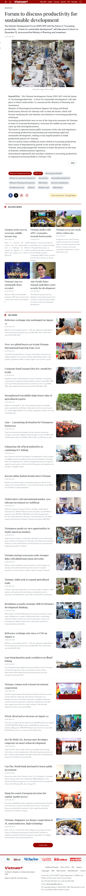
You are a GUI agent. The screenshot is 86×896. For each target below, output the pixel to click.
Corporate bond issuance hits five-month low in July (28, 370)
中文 (68, 2)
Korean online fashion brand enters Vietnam (28, 475)
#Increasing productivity (54, 173)
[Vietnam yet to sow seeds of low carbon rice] (68, 218)
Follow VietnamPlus (57, 195)
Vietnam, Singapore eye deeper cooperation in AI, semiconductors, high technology (29, 821)
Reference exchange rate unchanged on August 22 (29, 321)
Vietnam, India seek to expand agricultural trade (27, 581)
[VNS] (23, 859)
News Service (61, 871)
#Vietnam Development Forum (20, 173)
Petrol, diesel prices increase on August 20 (27, 716)
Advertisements (73, 871)
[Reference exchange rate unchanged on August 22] (68, 326)
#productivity (43, 178)
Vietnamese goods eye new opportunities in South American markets (27, 530)
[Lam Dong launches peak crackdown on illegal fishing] (68, 664)
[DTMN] (53, 859)
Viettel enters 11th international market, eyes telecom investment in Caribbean (28, 500)
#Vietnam (31, 187)
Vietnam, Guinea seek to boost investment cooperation (26, 686)
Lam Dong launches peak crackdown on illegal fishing (28, 659)
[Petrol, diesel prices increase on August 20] (68, 722)
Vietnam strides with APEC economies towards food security (41, 233)
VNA (52, 871)
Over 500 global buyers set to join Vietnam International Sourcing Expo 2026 (27, 346)
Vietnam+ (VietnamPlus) (21, 1)
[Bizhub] (10, 859)
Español (63, 2)
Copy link (27, 195)
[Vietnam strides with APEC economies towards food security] (43, 218)
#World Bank (43, 183)
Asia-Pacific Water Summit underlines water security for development (43, 284)
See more (12, 315)
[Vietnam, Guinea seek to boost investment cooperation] (68, 691)
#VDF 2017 (38, 173)
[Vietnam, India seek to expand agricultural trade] (68, 586)
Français (56, 2)
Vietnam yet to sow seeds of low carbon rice (68, 231)
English (50, 2)
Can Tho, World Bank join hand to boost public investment (29, 768)
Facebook (10, 195)
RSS (73, 867)
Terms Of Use (65, 867)
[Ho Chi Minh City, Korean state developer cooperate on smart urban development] (68, 746)
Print (21, 195)
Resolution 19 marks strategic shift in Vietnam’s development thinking (29, 605)
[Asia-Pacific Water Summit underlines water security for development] (43, 270)
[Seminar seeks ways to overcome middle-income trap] (17, 218)
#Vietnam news (44, 187)
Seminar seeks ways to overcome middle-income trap (16, 233)
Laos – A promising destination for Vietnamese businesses (29, 424)
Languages (45, 871)
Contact (82, 871)
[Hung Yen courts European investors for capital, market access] (68, 799)
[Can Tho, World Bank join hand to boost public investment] (68, 773)
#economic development (59, 183)
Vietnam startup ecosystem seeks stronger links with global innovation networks (27, 557)
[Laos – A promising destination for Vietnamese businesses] (68, 429)
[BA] (68, 859)
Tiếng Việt (43, 2)
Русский (74, 2)
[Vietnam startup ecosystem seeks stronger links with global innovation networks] (68, 562)
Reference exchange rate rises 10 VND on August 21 (26, 635)
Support (79, 867)
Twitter (16, 195)
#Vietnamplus (57, 187)
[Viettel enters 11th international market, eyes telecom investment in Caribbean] (68, 505)
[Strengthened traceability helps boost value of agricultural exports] (68, 402)
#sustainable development (61, 178)
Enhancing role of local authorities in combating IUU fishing (24, 448)
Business (8, 8)
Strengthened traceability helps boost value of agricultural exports (28, 397)
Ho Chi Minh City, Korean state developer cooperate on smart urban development (26, 741)
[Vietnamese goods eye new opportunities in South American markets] (68, 535)
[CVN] (39, 859)
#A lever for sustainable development (22, 178)
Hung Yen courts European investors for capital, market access (25, 795)
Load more (43, 845)
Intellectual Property (51, 867)
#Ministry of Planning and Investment (22, 183)
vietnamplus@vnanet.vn (54, 884)
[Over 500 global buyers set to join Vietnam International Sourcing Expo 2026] (68, 351)
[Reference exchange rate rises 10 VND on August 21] (68, 639)
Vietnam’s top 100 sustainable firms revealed (13, 284)
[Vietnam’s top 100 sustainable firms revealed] (17, 270)
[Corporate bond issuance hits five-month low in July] (68, 375)
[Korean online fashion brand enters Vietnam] (68, 482)
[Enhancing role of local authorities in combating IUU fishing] (68, 453)
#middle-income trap (17, 187)
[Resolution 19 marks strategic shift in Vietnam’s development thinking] (68, 610)
